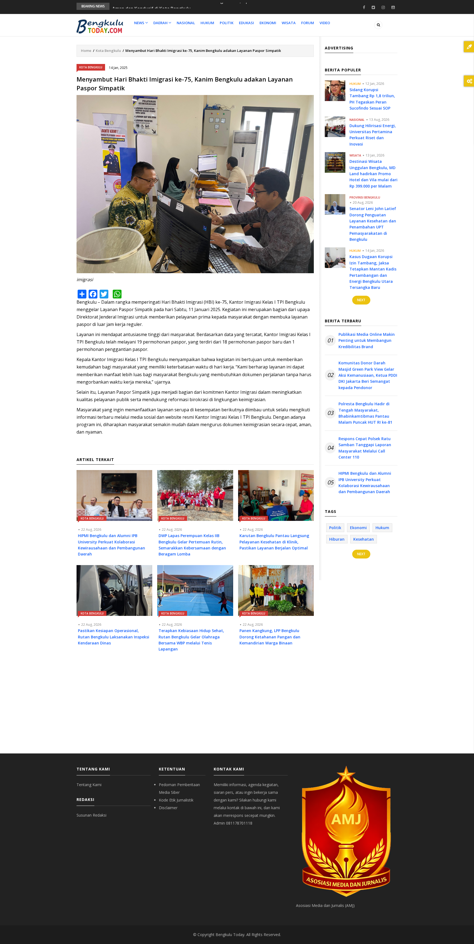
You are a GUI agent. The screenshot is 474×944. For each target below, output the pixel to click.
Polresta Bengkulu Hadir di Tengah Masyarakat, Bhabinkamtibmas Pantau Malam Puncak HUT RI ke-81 (365, 413)
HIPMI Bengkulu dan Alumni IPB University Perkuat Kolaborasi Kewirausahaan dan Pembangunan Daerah (364, 482)
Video (325, 22)
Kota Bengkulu (108, 50)
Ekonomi (267, 22)
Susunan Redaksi (91, 815)
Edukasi (246, 22)
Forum (307, 22)
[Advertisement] (195, 706)
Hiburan (337, 539)
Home (86, 50)
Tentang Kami (89, 784)
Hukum (207, 22)
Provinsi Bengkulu (364, 197)
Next (361, 300)
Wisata (289, 22)
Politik (226, 22)
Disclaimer (168, 807)
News (139, 22)
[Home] (100, 26)
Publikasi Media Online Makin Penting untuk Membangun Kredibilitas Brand (366, 340)
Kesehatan (363, 539)
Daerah (160, 22)
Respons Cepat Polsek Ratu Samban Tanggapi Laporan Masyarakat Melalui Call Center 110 (364, 448)
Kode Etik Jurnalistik (176, 800)
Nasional (186, 22)
